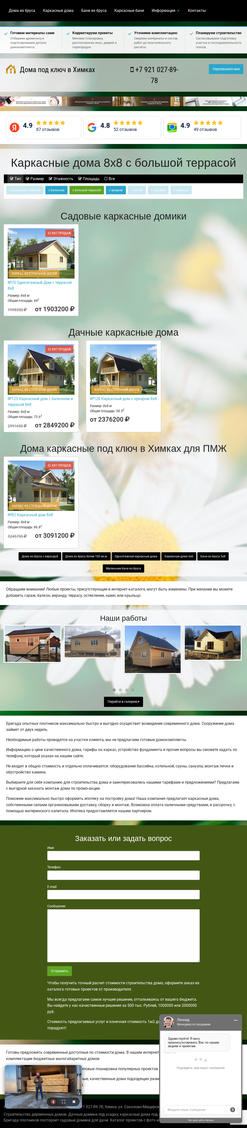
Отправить (59, 971)
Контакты (197, 10)
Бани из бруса (94, 10)
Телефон (54, 867)
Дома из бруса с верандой (40, 556)
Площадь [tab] (91, 178)
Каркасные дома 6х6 (179, 556)
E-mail (51, 887)
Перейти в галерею (123, 702)
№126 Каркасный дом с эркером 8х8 (123, 398)
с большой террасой (87, 190)
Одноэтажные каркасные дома (136, 556)
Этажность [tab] (62, 178)
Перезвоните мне (226, 69)
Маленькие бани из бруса (123, 568)
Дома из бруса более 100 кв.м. (86, 556)
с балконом (56, 190)
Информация (163, 10)
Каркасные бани (129, 10)
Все (111, 178)
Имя (50, 848)
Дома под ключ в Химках (56, 69)
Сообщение (56, 906)
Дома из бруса (22, 10)
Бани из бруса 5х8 (213, 556)
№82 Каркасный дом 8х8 (30, 515)
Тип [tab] (17, 178)
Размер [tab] (36, 178)
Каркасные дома (58, 10)
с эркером (116, 190)
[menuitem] (22, 10)
